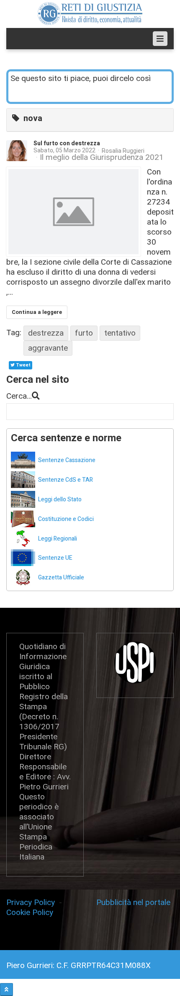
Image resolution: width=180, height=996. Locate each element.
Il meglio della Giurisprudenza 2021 (102, 157)
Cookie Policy (29, 912)
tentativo (120, 333)
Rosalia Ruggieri (123, 150)
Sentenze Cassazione (66, 460)
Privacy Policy (32, 902)
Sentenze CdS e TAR (65, 479)
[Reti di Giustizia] (90, 13)
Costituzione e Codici (66, 519)
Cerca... (19, 396)
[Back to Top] (6, 989)
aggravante (48, 348)
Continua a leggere (37, 312)
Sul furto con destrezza (66, 143)
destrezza (46, 333)
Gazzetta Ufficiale (61, 577)
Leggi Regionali (57, 538)
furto (84, 333)
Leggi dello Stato (60, 499)
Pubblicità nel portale (133, 902)
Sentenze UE (55, 558)
